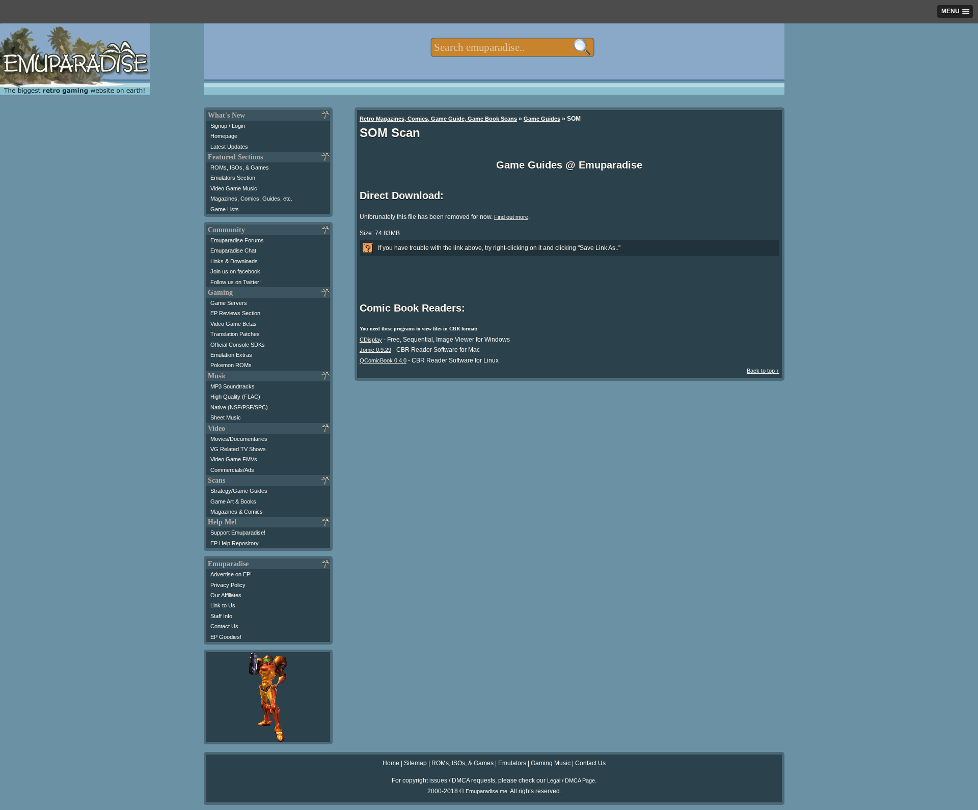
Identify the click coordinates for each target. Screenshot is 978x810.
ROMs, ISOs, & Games (239, 167)
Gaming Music (550, 763)
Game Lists (224, 209)
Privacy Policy (228, 585)
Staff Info (221, 616)
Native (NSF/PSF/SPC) (239, 407)
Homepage (223, 136)
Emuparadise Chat (233, 250)
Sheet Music (225, 417)
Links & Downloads (234, 261)
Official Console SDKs (237, 345)
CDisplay (371, 340)
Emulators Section (232, 178)
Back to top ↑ (763, 371)
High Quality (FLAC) (235, 397)
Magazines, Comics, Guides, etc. (251, 198)
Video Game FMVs (233, 459)
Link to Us (222, 605)
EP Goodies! (225, 637)
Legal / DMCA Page (571, 780)
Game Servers (228, 303)
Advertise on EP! (231, 574)
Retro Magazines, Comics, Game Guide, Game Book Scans (438, 119)
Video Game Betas (233, 324)
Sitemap (415, 763)
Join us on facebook (235, 271)
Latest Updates (229, 147)
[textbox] (512, 47)
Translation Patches (235, 334)
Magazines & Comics (236, 512)
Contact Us (224, 626)
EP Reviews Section (235, 313)
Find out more (511, 217)
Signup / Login (227, 126)
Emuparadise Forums (237, 240)
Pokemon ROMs (231, 365)
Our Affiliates (225, 595)
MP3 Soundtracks (232, 386)
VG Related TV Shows (238, 449)
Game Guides (542, 119)
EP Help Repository (234, 543)
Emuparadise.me (486, 791)
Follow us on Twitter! (235, 282)
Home (391, 763)
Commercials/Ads (232, 470)
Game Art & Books (233, 501)
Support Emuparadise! (237, 532)
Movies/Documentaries (238, 439)
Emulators (512, 763)
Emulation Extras (231, 355)
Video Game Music (233, 188)
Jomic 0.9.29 (375, 350)
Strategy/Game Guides (238, 491)
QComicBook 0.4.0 (383, 360)
